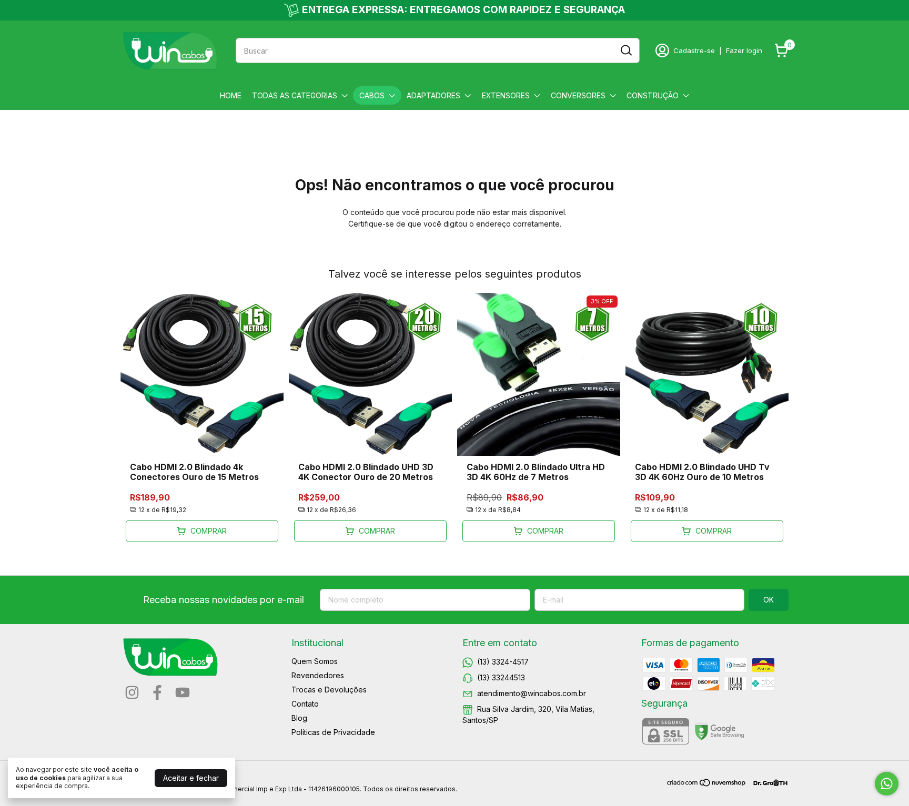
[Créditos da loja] (768, 782)
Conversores (578, 95)
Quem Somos (314, 661)
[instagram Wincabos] (132, 692)
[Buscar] (625, 50)
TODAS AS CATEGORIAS (294, 95)
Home (230, 95)
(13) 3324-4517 (503, 661)
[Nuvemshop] (706, 784)
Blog (299, 717)
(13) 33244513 (501, 677)
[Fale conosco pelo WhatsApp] (886, 783)
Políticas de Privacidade (333, 732)
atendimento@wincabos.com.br (531, 693)
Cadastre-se (694, 50)
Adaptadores (433, 95)
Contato (305, 703)
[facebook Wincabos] (157, 692)
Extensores (506, 95)
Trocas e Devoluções (329, 689)
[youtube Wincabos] (182, 692)
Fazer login (744, 50)
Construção (653, 95)
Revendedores (317, 675)
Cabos (372, 95)
